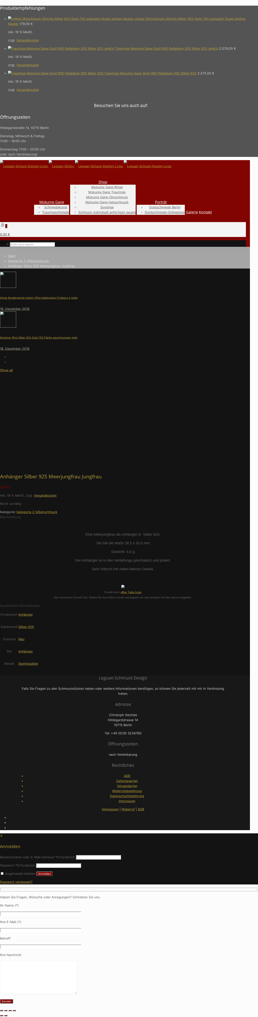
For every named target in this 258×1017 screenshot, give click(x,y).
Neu (21, 639)
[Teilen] (10, 1010)
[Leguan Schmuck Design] (86, 166)
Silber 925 (26, 627)
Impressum (127, 801)
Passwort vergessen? (16, 882)
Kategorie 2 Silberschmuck (28, 261)
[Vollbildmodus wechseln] (5, 1010)
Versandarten (127, 786)
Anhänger (25, 614)
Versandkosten (27, 40)
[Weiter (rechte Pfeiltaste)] (5, 1015)
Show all (6, 370)
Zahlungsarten (127, 781)
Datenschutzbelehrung (127, 796)
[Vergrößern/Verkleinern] (1, 1010)
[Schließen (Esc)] (14, 1010)
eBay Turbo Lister (131, 592)
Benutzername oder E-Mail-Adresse (37, 857)
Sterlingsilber (28, 664)
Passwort (17, 865)
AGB (127, 776)
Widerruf (128, 809)
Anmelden (44, 873)
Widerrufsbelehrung (127, 791)
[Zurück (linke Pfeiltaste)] (1, 1015)
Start (12, 256)
